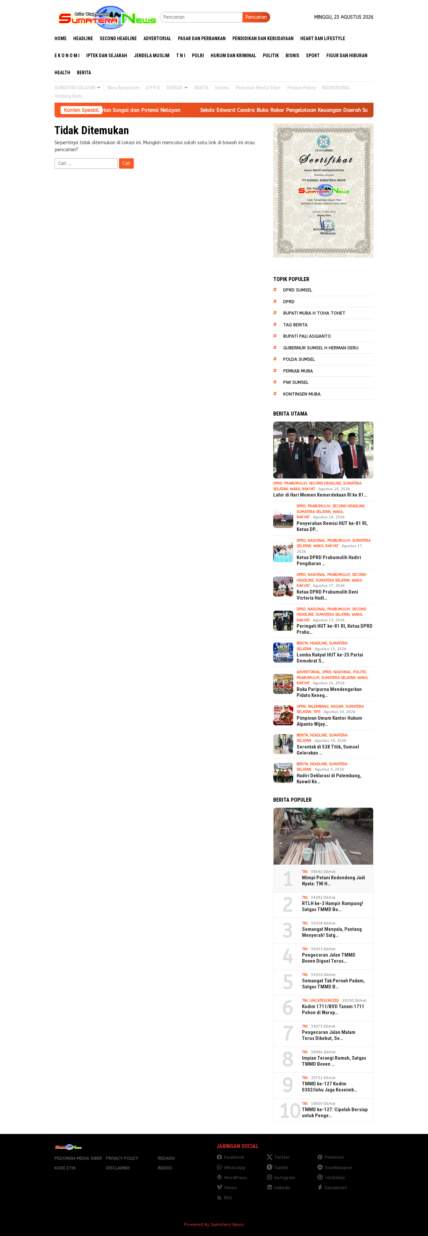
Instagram (284, 1177)
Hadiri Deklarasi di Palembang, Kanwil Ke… (329, 779)
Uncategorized (324, 1000)
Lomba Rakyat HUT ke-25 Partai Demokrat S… (330, 658)
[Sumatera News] (107, 17)
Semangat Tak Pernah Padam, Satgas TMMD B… (333, 984)
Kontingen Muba (302, 393)
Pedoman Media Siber (78, 1158)
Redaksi (166, 1158)
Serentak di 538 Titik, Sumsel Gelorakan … (328, 750)
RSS (228, 1197)
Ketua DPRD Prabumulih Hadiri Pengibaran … (329, 560)
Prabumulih (295, 483)
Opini (301, 706)
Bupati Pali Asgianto (307, 336)
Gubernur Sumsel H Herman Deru (320, 347)
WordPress (235, 1177)
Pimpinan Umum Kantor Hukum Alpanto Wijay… (329, 721)
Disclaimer (118, 1167)
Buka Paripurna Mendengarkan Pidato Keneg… (329, 692)
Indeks (165, 1167)
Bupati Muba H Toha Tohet (314, 313)
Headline (318, 643)
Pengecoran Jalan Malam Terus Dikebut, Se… (328, 1035)
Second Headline (325, 483)
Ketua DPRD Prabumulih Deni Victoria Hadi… (327, 595)
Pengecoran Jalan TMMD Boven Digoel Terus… (328, 958)
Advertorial (308, 672)
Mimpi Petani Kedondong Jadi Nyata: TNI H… (333, 881)
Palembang (318, 706)
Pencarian (256, 17)
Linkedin (282, 1187)
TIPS (316, 712)
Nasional (316, 540)
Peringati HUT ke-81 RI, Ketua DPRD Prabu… (334, 629)
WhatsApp (235, 1167)
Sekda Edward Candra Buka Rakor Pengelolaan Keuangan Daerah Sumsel (241, 110)
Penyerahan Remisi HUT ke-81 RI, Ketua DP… (332, 526)
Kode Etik (65, 1167)
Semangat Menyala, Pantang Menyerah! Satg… (332, 932)
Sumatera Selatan (314, 512)
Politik (359, 672)
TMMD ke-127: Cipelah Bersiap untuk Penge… (335, 1113)
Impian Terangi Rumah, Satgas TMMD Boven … (334, 1061)
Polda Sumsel (299, 359)
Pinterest (334, 1157)
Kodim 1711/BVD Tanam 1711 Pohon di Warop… (333, 1009)
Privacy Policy (122, 1158)
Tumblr (281, 1167)
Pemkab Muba (298, 370)
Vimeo (230, 1187)
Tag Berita (295, 324)
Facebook (234, 1157)
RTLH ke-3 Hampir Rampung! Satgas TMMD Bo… (332, 906)
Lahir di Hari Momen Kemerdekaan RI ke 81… (320, 495)
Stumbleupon (338, 1167)
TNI (305, 872)
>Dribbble (335, 1177)
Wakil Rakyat (302, 489)
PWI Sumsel (295, 382)
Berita (302, 643)
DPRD (289, 301)
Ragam (337, 706)
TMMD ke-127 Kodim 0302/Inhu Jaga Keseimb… (329, 1087)
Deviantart (336, 1187)
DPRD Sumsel (297, 289)
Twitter (282, 1157)
